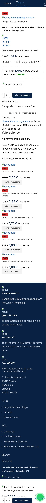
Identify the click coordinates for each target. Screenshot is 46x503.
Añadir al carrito (22, 95)
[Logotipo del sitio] (23, 3)
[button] (12, 182)
